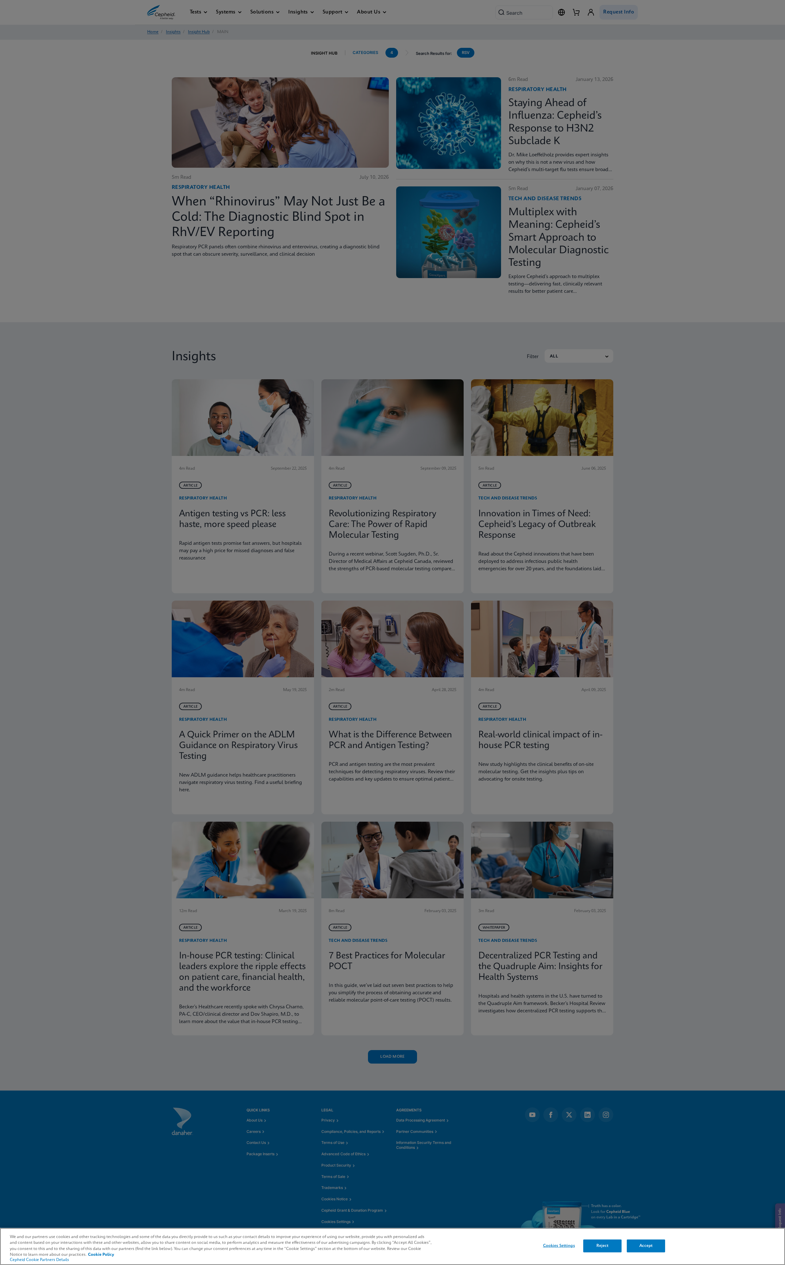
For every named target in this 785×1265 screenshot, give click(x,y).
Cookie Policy (101, 1255)
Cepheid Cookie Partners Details (39, 1260)
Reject (602, 1246)
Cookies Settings (559, 1246)
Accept (646, 1246)
